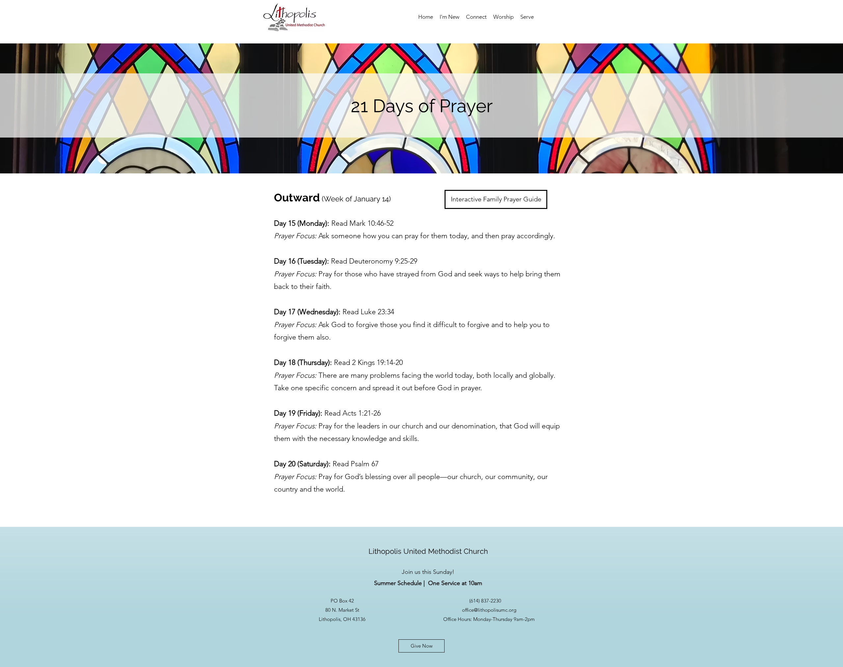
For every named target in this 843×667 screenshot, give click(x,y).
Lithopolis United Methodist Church (428, 551)
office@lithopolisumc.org (489, 610)
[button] (449, 17)
